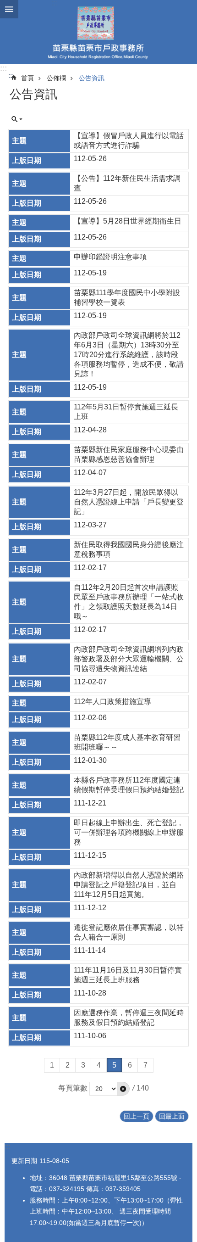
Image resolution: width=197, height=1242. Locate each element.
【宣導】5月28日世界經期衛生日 (127, 221)
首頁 (27, 78)
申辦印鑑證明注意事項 (110, 257)
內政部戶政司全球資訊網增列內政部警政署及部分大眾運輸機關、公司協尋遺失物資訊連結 (129, 658)
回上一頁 (136, 1116)
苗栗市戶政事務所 (98, 32)
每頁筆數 (73, 1088)
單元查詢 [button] (17, 119)
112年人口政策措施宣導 (112, 701)
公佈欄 (56, 78)
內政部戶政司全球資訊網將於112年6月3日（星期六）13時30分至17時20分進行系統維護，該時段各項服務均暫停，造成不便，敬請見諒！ (129, 354)
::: (3, 68)
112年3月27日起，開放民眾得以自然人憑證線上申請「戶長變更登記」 (129, 501)
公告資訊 (91, 78)
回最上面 (172, 1116)
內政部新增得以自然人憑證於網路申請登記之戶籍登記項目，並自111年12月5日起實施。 (129, 884)
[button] (123, 1089)
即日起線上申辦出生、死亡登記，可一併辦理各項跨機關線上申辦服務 (129, 832)
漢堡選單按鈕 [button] (9, 9)
